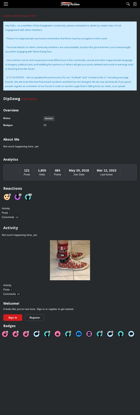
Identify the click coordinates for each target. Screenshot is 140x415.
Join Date (78, 174)
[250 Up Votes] (47, 333)
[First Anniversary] (57, 333)
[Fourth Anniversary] (15, 333)
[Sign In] (134, 4)
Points (57, 174)
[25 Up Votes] (99, 333)
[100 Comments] (36, 333)
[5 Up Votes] (120, 333)
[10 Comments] (110, 333)
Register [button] (35, 317)
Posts (27, 174)
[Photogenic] (78, 333)
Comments (10, 217)
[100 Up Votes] (68, 333)
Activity (6, 208)
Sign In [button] (12, 317)
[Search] (128, 4)
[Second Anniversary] (26, 333)
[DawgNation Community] (70, 4)
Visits (42, 174)
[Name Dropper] (89, 333)
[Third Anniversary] (5, 333)
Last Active (106, 174)
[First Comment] (131, 333)
